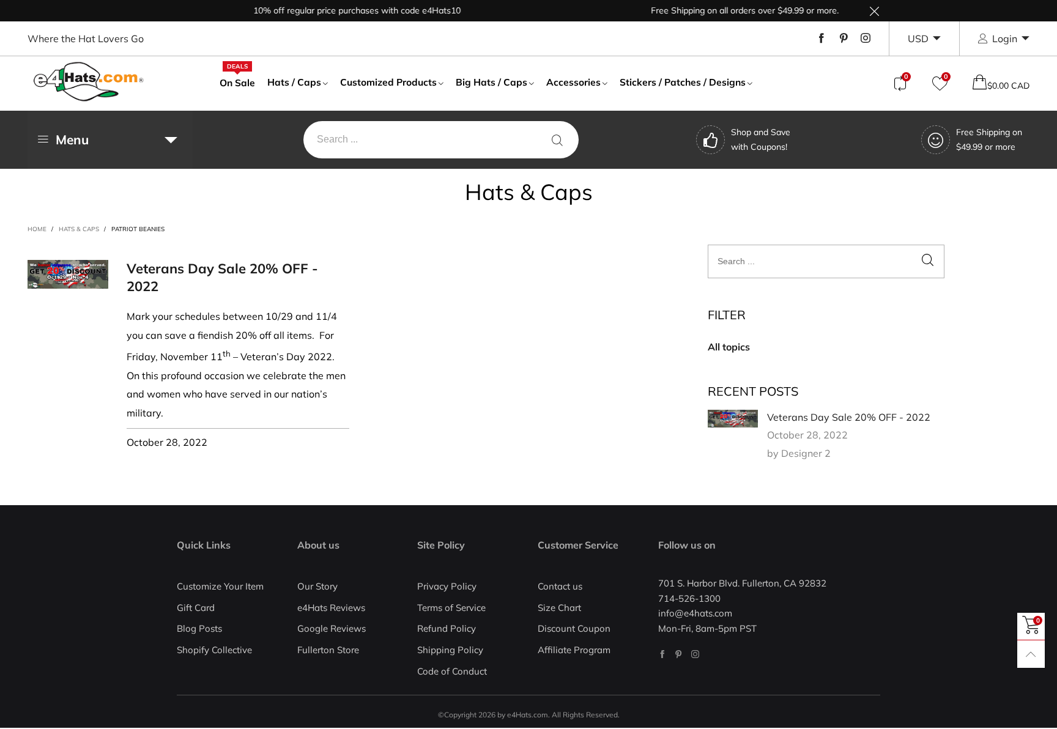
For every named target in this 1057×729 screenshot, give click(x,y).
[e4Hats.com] (89, 81)
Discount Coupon (574, 628)
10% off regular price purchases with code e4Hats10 (346, 10)
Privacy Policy (447, 586)
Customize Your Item (220, 586)
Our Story (317, 586)
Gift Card (196, 607)
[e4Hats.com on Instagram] (695, 654)
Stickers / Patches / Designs (683, 82)
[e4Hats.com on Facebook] (662, 654)
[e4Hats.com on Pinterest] (679, 654)
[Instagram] (866, 38)
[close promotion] (874, 10)
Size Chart (559, 607)
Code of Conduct (452, 671)
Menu (72, 139)
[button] (927, 261)
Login (1004, 38)
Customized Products (388, 82)
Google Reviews (331, 628)
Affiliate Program (574, 650)
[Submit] (557, 139)
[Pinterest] (844, 38)
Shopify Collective (214, 650)
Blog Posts (199, 628)
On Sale (237, 82)
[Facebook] (821, 38)
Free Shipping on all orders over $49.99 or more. (734, 10)
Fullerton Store (328, 650)
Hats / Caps (294, 82)
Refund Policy (446, 628)
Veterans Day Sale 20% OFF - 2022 (848, 417)
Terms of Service (451, 607)
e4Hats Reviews (331, 607)
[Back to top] (1031, 654)
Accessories (573, 82)
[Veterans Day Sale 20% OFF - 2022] (733, 419)
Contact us (560, 586)
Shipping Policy (450, 650)
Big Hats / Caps (491, 82)
